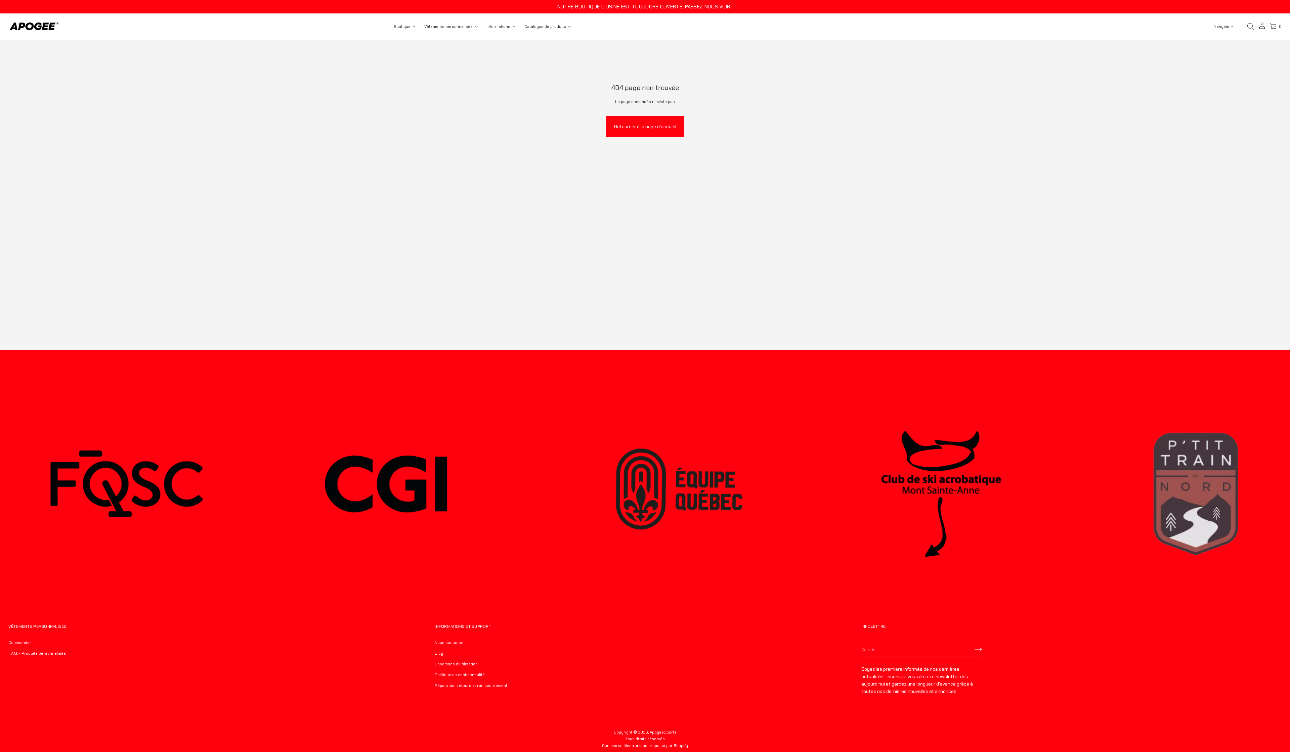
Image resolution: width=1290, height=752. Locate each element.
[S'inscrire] (978, 650)
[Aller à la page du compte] (1262, 28)
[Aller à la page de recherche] (1250, 26)
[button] (1250, 26)
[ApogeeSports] (33, 26)
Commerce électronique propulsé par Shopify (645, 745)
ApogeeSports (663, 732)
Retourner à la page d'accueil (645, 127)
